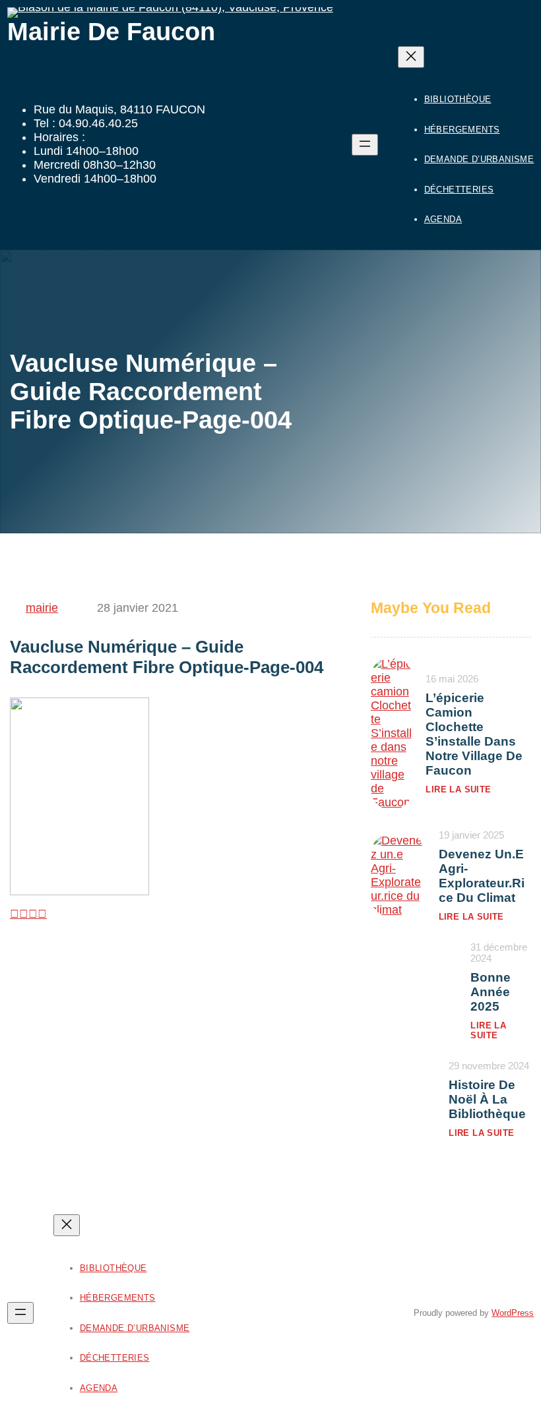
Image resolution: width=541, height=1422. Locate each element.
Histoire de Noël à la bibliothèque (487, 1099)
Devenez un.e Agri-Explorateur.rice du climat (482, 875)
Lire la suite (458, 789)
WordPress (513, 1313)
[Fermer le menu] (411, 57)
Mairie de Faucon (111, 31)
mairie (42, 607)
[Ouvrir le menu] (365, 145)
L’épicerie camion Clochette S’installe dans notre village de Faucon (474, 734)
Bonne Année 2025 (490, 991)
